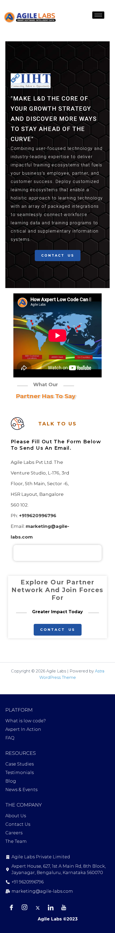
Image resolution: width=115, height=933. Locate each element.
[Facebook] (11, 908)
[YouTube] (63, 908)
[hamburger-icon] (98, 15)
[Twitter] (37, 908)
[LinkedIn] (50, 908)
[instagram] (24, 908)
